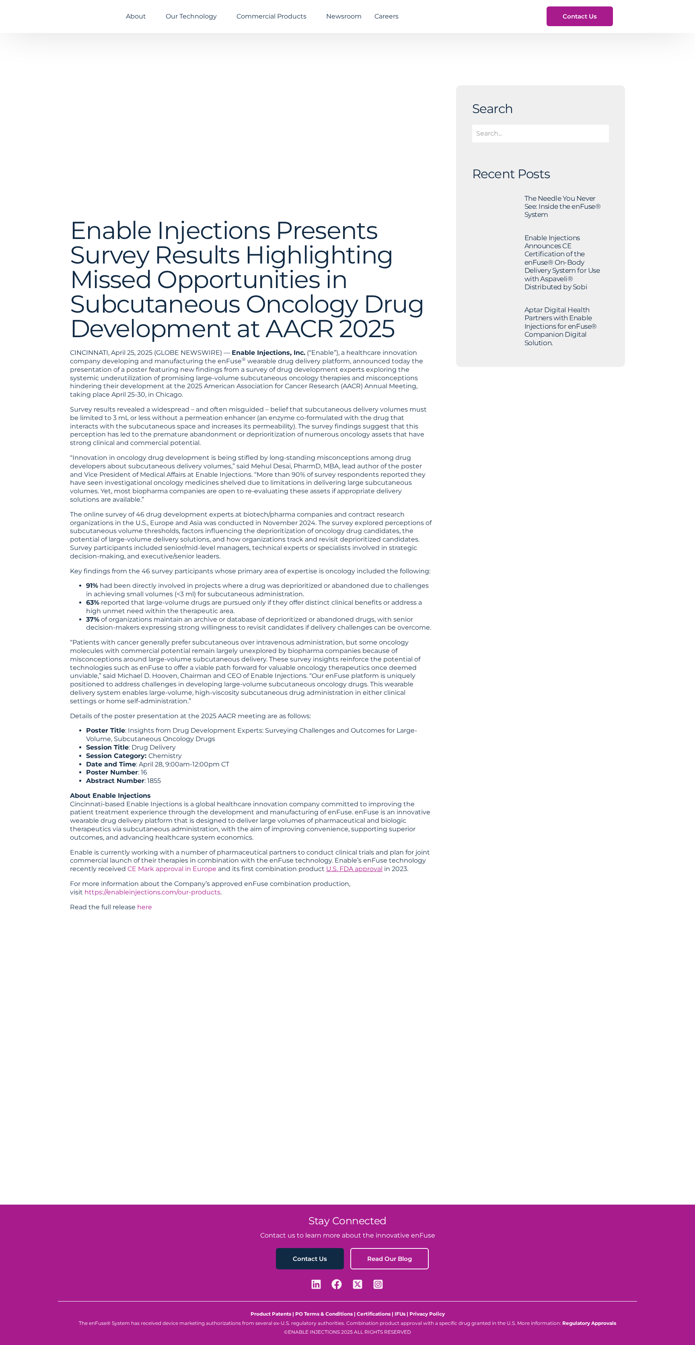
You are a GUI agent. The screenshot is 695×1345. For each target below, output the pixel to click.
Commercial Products (271, 16)
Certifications (374, 1314)
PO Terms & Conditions (324, 1314)
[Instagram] (379, 1284)
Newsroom (344, 16)
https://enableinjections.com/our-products (152, 892)
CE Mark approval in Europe (171, 869)
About (136, 16)
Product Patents (271, 1314)
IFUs (401, 1314)
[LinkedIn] (317, 1284)
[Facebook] (337, 1284)
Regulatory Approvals (589, 1323)
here (144, 907)
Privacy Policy (427, 1314)
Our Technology (191, 16)
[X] (358, 1284)
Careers (386, 16)
